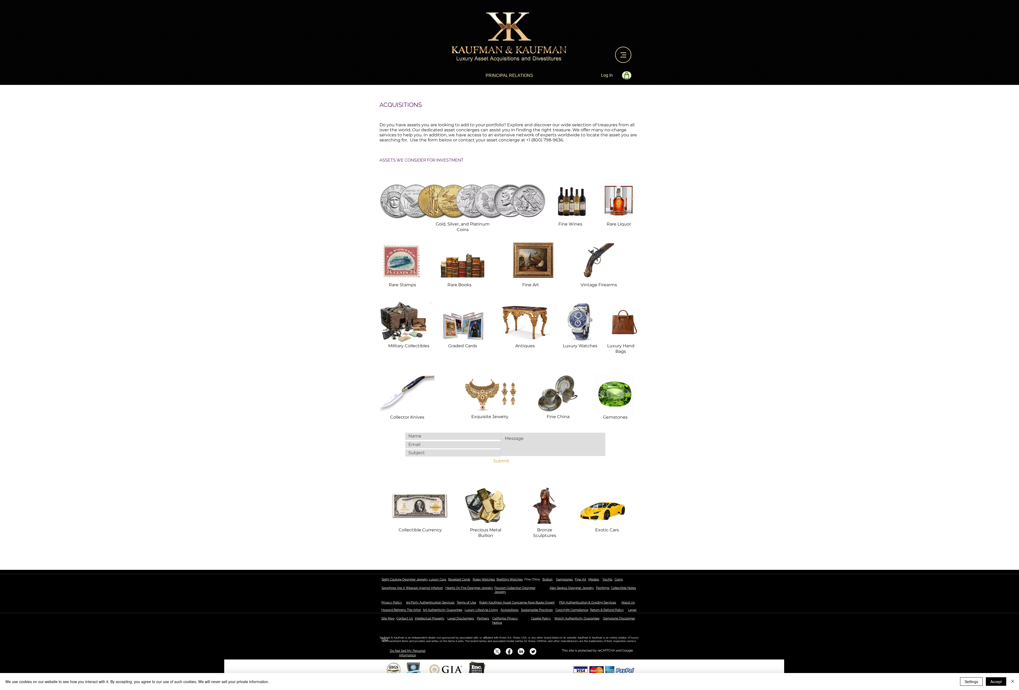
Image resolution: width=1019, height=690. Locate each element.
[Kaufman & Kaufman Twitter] (533, 651)
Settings (971, 681)
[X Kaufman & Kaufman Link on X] (497, 651)
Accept (996, 681)
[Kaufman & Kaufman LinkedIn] (521, 651)
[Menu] (623, 55)
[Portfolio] (626, 75)
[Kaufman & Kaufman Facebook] (509, 651)
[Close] (1012, 681)
